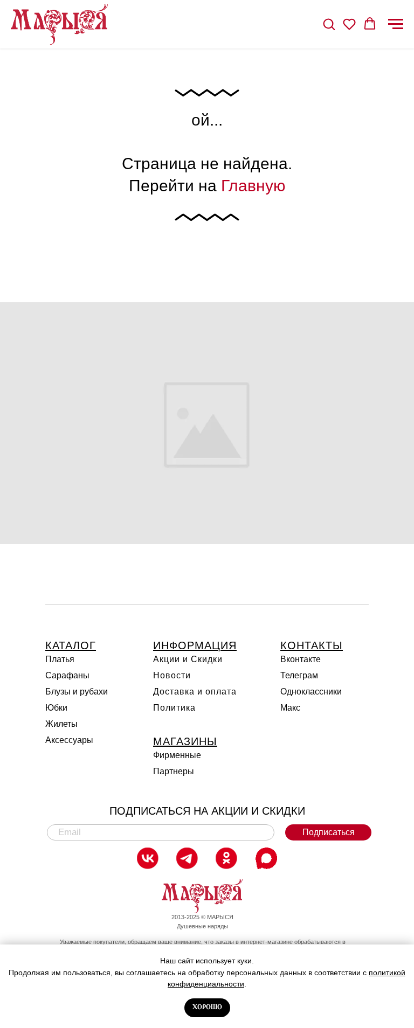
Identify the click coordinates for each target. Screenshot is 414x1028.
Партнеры (173, 771)
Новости (172, 675)
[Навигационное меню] (395, 24)
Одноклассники (311, 691)
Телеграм (299, 675)
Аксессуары (69, 740)
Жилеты (61, 723)
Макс (290, 707)
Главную (253, 186)
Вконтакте (300, 659)
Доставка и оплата (195, 691)
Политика (174, 707)
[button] (328, 23)
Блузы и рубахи (76, 691)
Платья (59, 659)
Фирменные (177, 755)
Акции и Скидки (188, 659)
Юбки (56, 707)
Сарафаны (67, 675)
